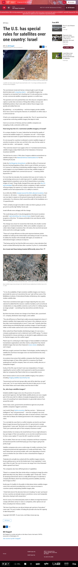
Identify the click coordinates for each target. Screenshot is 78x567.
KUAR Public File (31, 551)
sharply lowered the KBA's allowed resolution (30, 193)
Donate (71, 2)
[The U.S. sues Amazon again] (57, 28)
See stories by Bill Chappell (11, 538)
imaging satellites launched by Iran (19, 378)
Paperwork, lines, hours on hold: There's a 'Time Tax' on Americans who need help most (68, 39)
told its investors (20, 410)
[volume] (8, 7)
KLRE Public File (31, 555)
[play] (4, 8)
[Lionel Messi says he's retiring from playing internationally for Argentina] (57, 55)
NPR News (5, 23)
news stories (33, 345)
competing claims (20, 92)
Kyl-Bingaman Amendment (17, 163)
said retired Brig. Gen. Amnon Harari (19, 216)
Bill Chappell (11, 46)
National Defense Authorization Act (27, 157)
